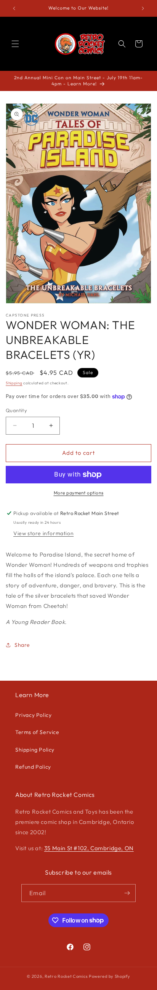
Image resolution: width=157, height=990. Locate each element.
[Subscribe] (127, 893)
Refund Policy (33, 766)
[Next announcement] (143, 8)
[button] (15, 43)
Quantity (16, 410)
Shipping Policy (34, 749)
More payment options (79, 493)
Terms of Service (37, 732)
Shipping (14, 383)
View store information (43, 533)
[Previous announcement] (14, 8)
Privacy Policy (33, 715)
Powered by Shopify (109, 976)
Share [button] (22, 644)
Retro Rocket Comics (66, 976)
